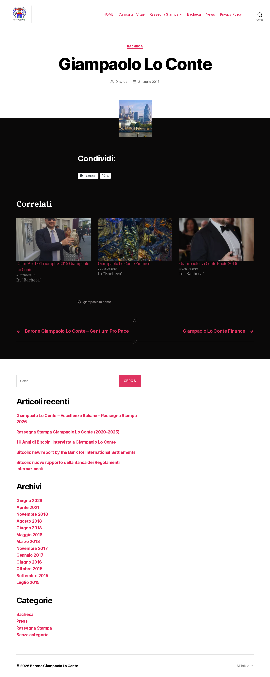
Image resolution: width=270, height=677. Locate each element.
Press (22, 621)
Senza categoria (32, 634)
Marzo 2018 (28, 541)
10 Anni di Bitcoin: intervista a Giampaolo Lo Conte (66, 442)
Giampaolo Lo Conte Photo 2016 (208, 263)
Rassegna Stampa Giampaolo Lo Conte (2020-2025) (68, 432)
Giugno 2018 (29, 527)
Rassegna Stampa (164, 14)
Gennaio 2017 (29, 555)
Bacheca (194, 14)
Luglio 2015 (28, 582)
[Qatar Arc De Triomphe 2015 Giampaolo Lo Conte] (53, 239)
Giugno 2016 (29, 562)
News (210, 14)
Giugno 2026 (29, 500)
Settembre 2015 (32, 575)
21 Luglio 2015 (148, 82)
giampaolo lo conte (97, 302)
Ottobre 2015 (29, 568)
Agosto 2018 (29, 521)
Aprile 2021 (27, 507)
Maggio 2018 (29, 534)
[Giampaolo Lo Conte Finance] (135, 239)
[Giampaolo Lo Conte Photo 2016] (216, 239)
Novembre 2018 (32, 514)
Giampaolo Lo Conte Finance (124, 263)
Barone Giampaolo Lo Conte (54, 666)
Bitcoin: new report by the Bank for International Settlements (76, 452)
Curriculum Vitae (131, 14)
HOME (108, 14)
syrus (123, 82)
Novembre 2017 (32, 548)
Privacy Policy (231, 14)
